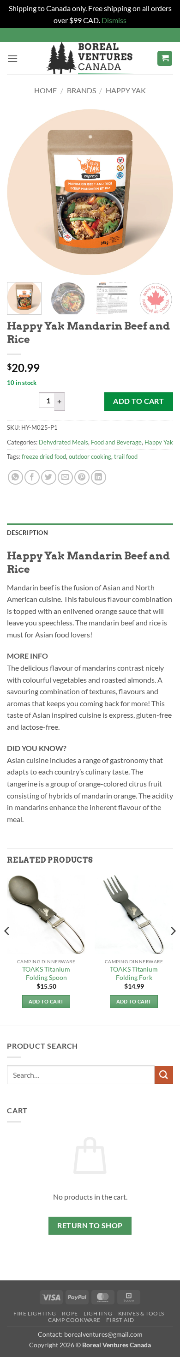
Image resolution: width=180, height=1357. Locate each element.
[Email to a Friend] (65, 477)
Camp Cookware (74, 1319)
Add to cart (138, 401)
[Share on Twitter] (48, 477)
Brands (81, 90)
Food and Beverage (116, 442)
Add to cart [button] (46, 1001)
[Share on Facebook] (32, 477)
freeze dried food (44, 456)
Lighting (98, 1313)
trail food (126, 456)
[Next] (158, 192)
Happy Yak (126, 90)
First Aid (120, 1319)
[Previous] (21, 192)
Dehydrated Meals (63, 442)
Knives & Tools (141, 1313)
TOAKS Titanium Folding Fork (134, 973)
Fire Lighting (34, 1313)
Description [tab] (27, 532)
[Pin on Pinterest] (82, 477)
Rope (70, 1313)
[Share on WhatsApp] (15, 477)
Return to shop (90, 1225)
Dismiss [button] (114, 20)
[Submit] (164, 1075)
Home (45, 90)
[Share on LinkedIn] (98, 477)
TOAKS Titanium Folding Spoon (46, 973)
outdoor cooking (90, 456)
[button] (12, 58)
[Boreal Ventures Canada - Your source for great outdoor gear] (90, 58)
